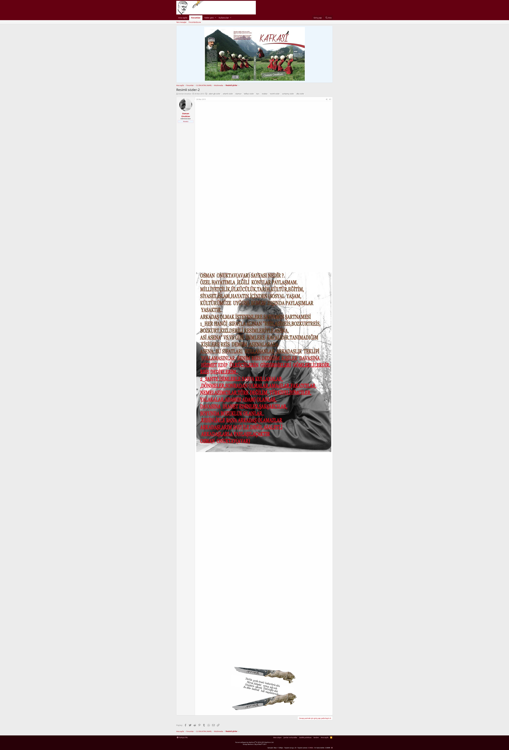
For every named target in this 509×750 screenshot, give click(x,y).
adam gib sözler (214, 94)
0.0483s (310, 748)
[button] (215, 17)
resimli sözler (275, 94)
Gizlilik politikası (305, 737)
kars (257, 94)
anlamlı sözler (228, 94)
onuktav (264, 94)
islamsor (238, 94)
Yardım (316, 737)
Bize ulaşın (277, 737)
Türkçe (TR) (183, 737)
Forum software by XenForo (254, 742)
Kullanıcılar (224, 17)
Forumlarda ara (195, 22)
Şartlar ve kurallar (290, 737)
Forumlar (195, 17)
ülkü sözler (300, 94)
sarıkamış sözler (288, 94)
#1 (330, 99)
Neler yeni (209, 17)
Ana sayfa (182, 17)
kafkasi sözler (249, 94)
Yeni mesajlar (181, 22)
